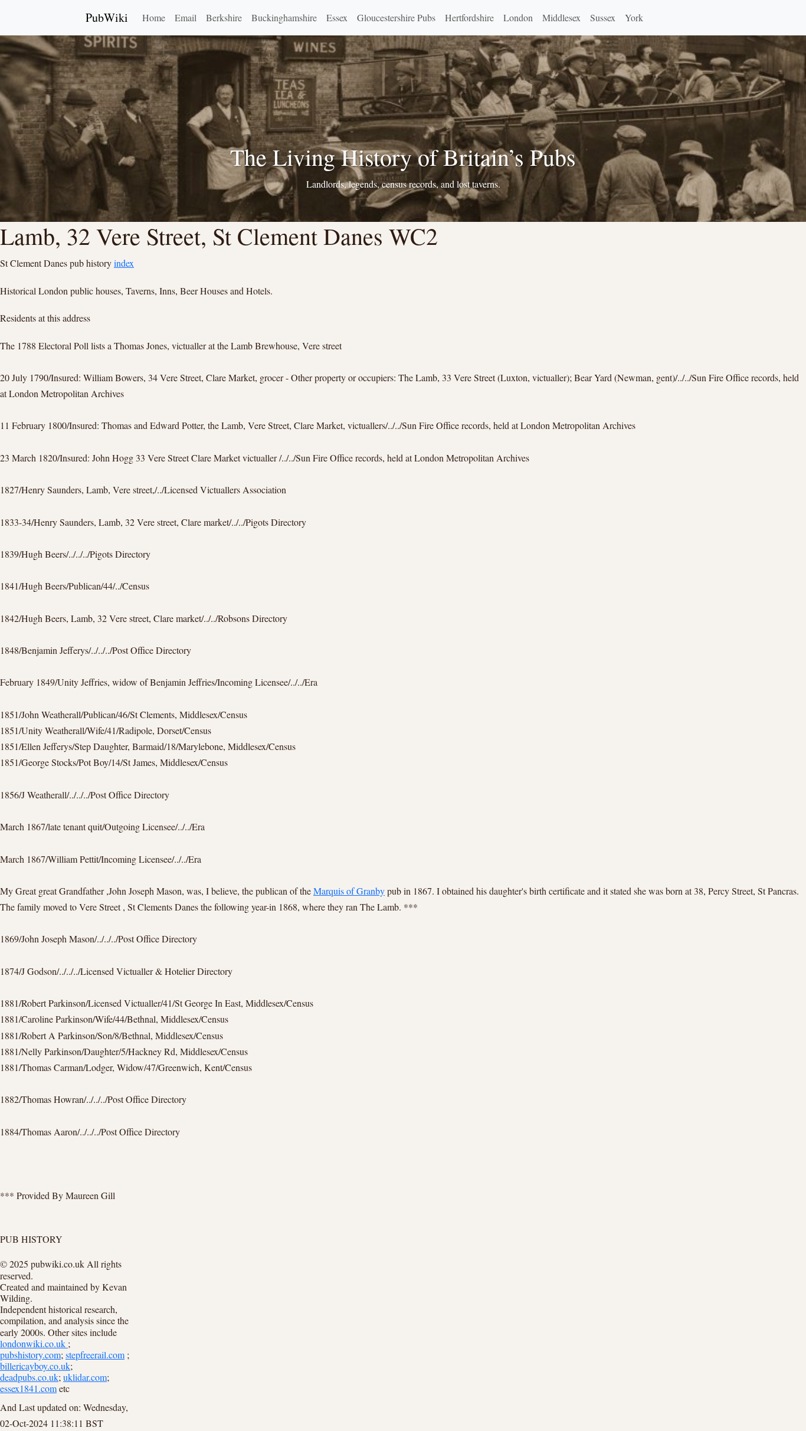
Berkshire (224, 17)
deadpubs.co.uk (29, 1377)
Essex (337, 17)
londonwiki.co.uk (34, 1343)
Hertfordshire (469, 17)
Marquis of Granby (349, 891)
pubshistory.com (30, 1354)
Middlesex (561, 17)
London (518, 17)
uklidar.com (85, 1377)
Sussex (602, 17)
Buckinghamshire (284, 17)
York (634, 17)
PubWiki (107, 17)
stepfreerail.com (94, 1354)
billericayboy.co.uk (35, 1366)
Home (153, 17)
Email (185, 17)
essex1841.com (28, 1388)
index (124, 263)
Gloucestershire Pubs (396, 17)
